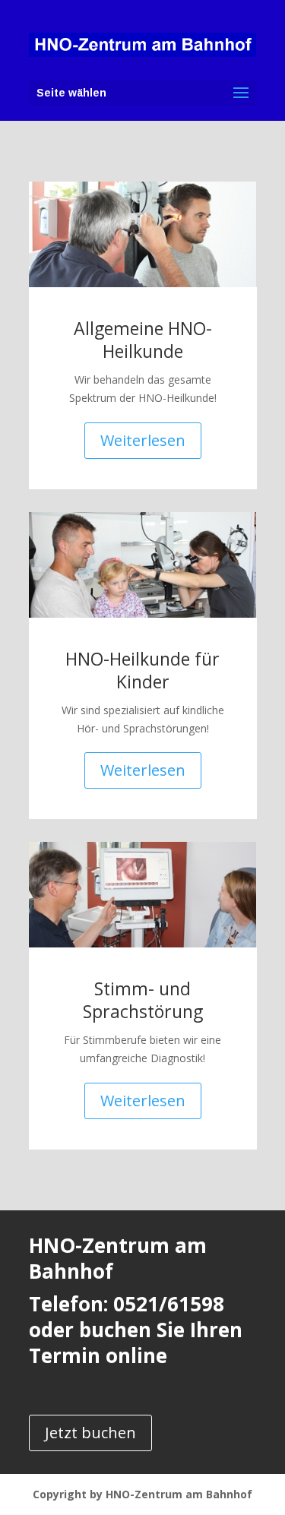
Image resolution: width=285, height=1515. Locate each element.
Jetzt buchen (90, 1432)
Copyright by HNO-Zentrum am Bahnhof (142, 1494)
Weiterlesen (142, 440)
